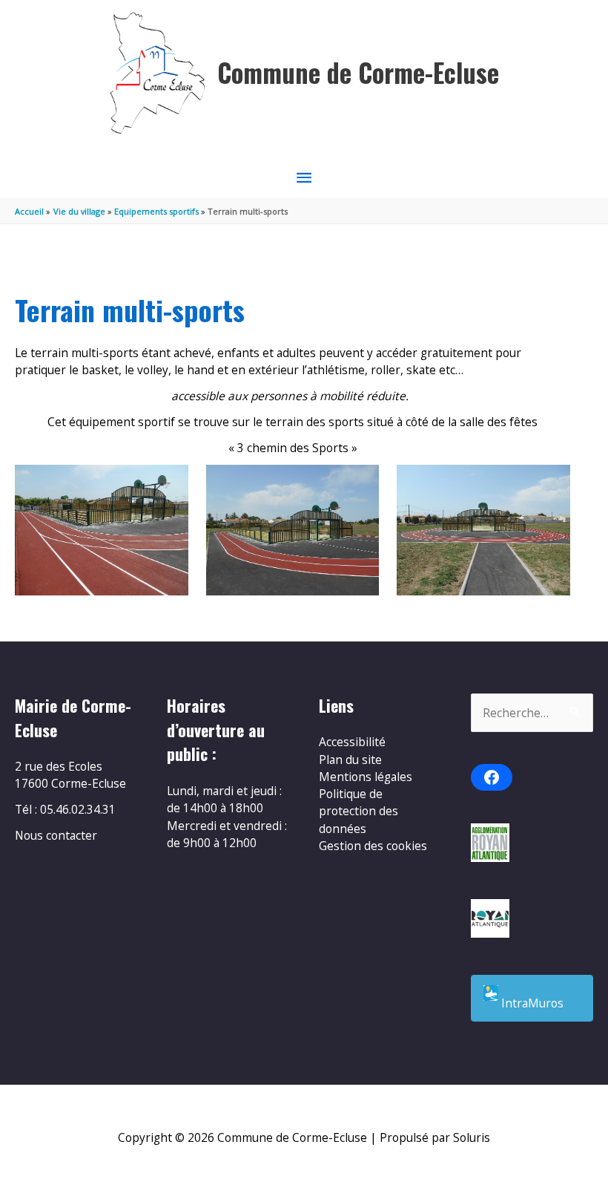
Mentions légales (365, 776)
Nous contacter (56, 835)
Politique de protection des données (358, 811)
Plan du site (350, 759)
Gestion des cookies (373, 845)
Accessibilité (352, 742)
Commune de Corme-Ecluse (358, 72)
